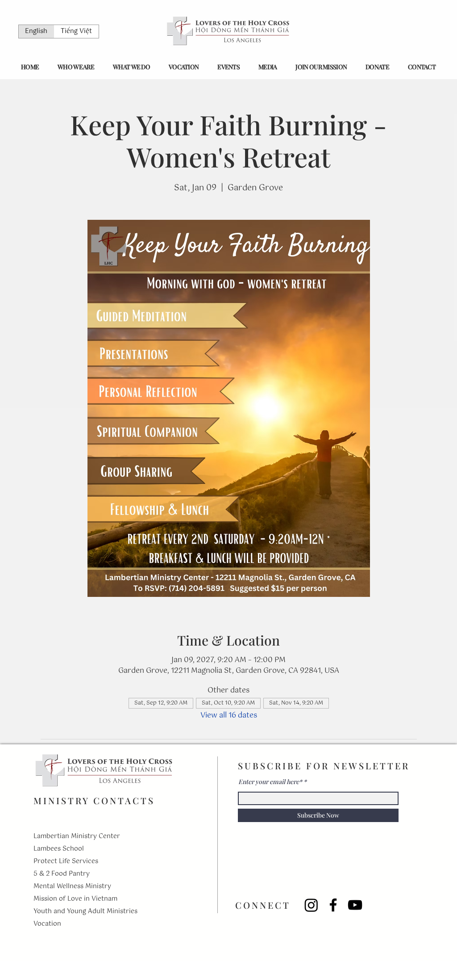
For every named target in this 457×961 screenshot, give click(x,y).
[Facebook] (333, 905)
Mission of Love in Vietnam (75, 899)
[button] (76, 67)
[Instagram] (311, 905)
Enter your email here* (270, 782)
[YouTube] (355, 905)
